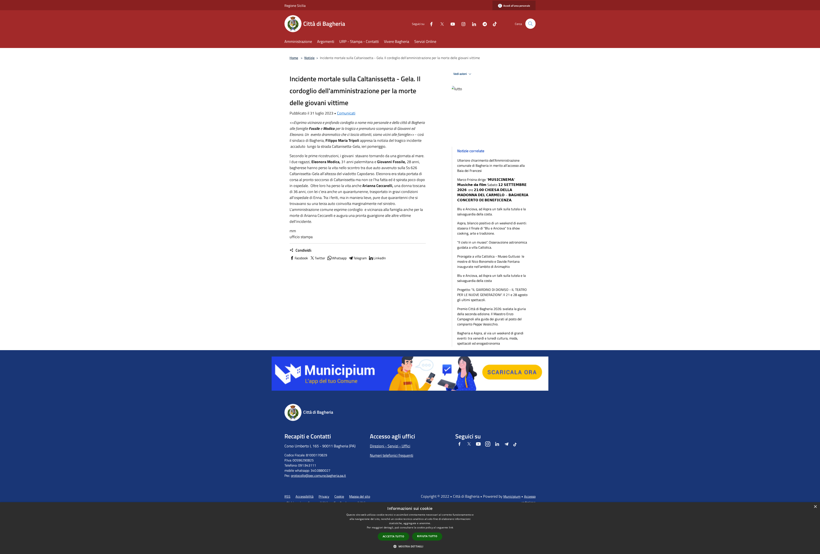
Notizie (309, 57)
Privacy (324, 496)
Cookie (339, 496)
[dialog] (410, 528)
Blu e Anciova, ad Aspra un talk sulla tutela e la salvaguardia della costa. (491, 211)
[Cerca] (530, 24)
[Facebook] (429, 23)
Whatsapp (339, 258)
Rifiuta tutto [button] (427, 536)
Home (294, 57)
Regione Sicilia (295, 5)
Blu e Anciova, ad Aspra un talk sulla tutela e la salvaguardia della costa (491, 278)
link (451, 527)
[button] (410, 546)
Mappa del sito (359, 496)
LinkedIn (379, 258)
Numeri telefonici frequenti (391, 455)
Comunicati (346, 113)
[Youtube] (451, 23)
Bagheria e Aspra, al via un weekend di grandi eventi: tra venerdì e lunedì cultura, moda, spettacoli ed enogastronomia (490, 338)
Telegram (360, 258)
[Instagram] (461, 23)
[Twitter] (440, 23)
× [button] (815, 506)
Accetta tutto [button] (393, 536)
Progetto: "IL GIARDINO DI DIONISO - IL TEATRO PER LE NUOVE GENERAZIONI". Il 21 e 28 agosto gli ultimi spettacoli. (492, 294)
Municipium (511, 496)
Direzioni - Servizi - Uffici (390, 446)
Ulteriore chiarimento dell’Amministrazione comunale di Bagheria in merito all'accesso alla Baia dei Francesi (491, 165)
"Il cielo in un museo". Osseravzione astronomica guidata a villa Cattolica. (492, 245)
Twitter (320, 258)
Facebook (301, 258)
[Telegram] (483, 23)
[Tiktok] (493, 23)
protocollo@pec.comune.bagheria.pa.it (318, 475)
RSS (287, 496)
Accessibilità (304, 496)
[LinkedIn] (472, 23)
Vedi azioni (460, 73)
